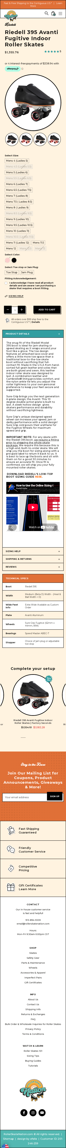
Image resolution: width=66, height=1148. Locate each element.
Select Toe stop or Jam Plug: (21, 267)
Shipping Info (33, 1009)
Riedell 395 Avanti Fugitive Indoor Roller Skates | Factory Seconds (33, 721)
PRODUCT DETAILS (17, 333)
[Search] (46, 13)
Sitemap (8, 1138)
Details (36, 322)
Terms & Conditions (33, 1034)
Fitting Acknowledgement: (20, 278)
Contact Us (33, 1004)
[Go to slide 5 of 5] (42, 739)
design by (23, 1138)
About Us (33, 999)
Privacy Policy (33, 1029)
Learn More (27, 889)
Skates (33, 953)
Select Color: (12, 254)
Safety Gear (33, 958)
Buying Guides (33, 1060)
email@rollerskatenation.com (33, 923)
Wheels (33, 967)
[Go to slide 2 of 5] (28, 739)
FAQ (33, 1019)
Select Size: (12, 155)
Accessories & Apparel (33, 972)
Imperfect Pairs (33, 977)
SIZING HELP (13, 551)
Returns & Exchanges (33, 1014)
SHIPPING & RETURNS (19, 559)
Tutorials (33, 1065)
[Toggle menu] (60, 13)
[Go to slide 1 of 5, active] (23, 739)
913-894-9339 (33, 920)
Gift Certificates (33, 982)
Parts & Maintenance (33, 962)
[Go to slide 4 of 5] (37, 739)
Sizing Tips (33, 1056)
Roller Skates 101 (33, 1051)
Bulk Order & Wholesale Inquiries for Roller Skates (33, 1024)
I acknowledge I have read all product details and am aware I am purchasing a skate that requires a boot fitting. (32, 285)
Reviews (11, 566)
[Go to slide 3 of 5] (33, 739)
